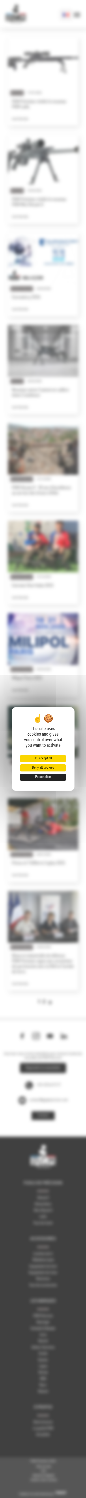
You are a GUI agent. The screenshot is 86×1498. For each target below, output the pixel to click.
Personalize (43, 777)
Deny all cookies (43, 768)
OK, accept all (43, 758)
